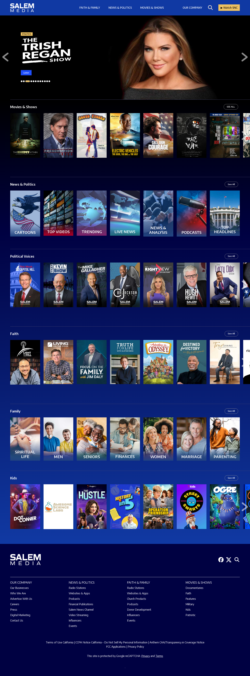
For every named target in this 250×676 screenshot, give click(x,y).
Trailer (25, 130)
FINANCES (125, 456)
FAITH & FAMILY (138, 582)
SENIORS (91, 456)
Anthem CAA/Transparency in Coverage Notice (176, 642)
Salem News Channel (81, 609)
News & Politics (120, 7)
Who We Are (18, 593)
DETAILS (25, 140)
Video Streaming (78, 615)
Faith (14, 333)
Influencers (75, 620)
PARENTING (225, 456)
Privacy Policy (136, 646)
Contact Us (16, 620)
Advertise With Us (21, 598)
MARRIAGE (191, 456)
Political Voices (22, 256)
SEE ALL (231, 106)
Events (73, 626)
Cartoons (25, 232)
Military (190, 604)
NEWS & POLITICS (82, 582)
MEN (58, 456)
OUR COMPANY (21, 582)
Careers (14, 604)
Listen (26, 72)
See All (231, 184)
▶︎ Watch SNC (229, 7)
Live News (124, 231)
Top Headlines (225, 229)
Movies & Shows (152, 7)
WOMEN (158, 456)
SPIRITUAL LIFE (25, 454)
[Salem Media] (22, 7)
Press (13, 609)
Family (15, 411)
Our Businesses (19, 588)
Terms (159, 656)
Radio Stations (77, 588)
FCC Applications (116, 646)
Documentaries (194, 588)
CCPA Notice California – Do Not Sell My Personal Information (111, 642)
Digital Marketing (20, 615)
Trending (92, 231)
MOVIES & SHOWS (199, 582)
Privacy (145, 656)
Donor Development (139, 609)
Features (191, 598)
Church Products (136, 598)
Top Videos (58, 231)
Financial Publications (81, 604)
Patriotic (190, 615)
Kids (13, 478)
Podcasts (191, 232)
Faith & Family (89, 7)
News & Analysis (158, 230)
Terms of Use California (59, 642)
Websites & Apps (79, 593)
